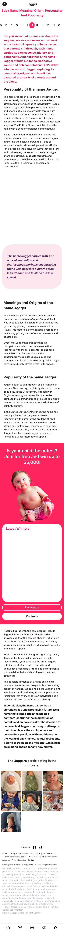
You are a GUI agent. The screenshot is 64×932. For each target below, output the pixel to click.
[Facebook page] (34, 847)
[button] (4, 4)
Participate (32, 607)
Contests (32, 616)
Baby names (49, 853)
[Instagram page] (40, 847)
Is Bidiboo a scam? (49, 857)
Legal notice (34, 857)
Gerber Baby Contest (12, 910)
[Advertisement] (32, 203)
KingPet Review (50, 907)
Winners (33, 853)
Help (40, 853)
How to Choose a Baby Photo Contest (22, 907)
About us (6, 860)
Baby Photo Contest (19, 853)
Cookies (24, 857)
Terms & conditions (10, 857)
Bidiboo (5, 853)
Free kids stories (19, 860)
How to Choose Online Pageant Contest (21, 913)
